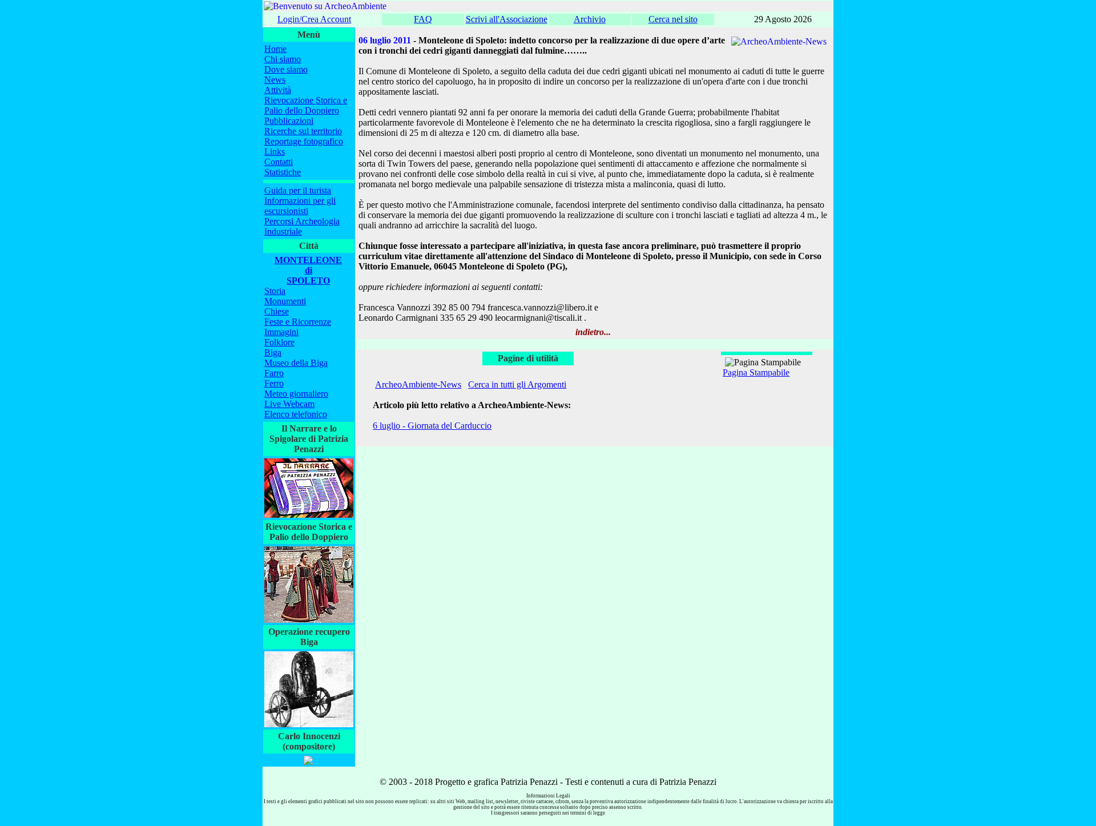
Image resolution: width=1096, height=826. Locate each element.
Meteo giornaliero (296, 393)
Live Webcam (289, 404)
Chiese (276, 311)
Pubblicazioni (288, 121)
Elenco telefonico (295, 414)
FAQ (423, 19)
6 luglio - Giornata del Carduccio (432, 425)
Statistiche (282, 172)
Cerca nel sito (673, 19)
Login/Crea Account (314, 19)
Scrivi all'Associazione (506, 19)
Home (275, 49)
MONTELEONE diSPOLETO (308, 270)
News (274, 79)
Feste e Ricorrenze (297, 322)
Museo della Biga (296, 363)
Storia (274, 291)
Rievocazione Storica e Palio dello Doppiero (305, 105)
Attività (277, 90)
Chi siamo (282, 59)
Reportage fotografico (303, 141)
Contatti (278, 162)
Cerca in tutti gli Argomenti (517, 384)
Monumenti (285, 301)
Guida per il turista (297, 190)
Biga (272, 352)
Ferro (274, 383)
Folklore (279, 342)
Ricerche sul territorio (303, 131)
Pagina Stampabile (756, 372)
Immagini (281, 332)
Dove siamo (286, 69)
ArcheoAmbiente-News (418, 384)
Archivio (590, 19)
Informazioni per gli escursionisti (300, 206)
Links (274, 151)
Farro (274, 373)
